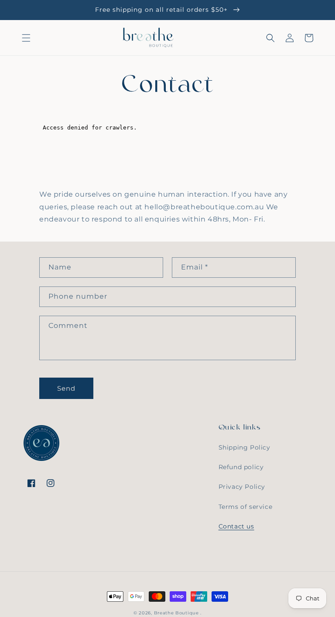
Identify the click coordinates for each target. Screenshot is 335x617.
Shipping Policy (244, 447)
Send (66, 388)
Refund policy (241, 467)
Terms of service (246, 507)
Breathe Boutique (176, 613)
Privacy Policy (242, 487)
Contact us (236, 526)
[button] (26, 38)
